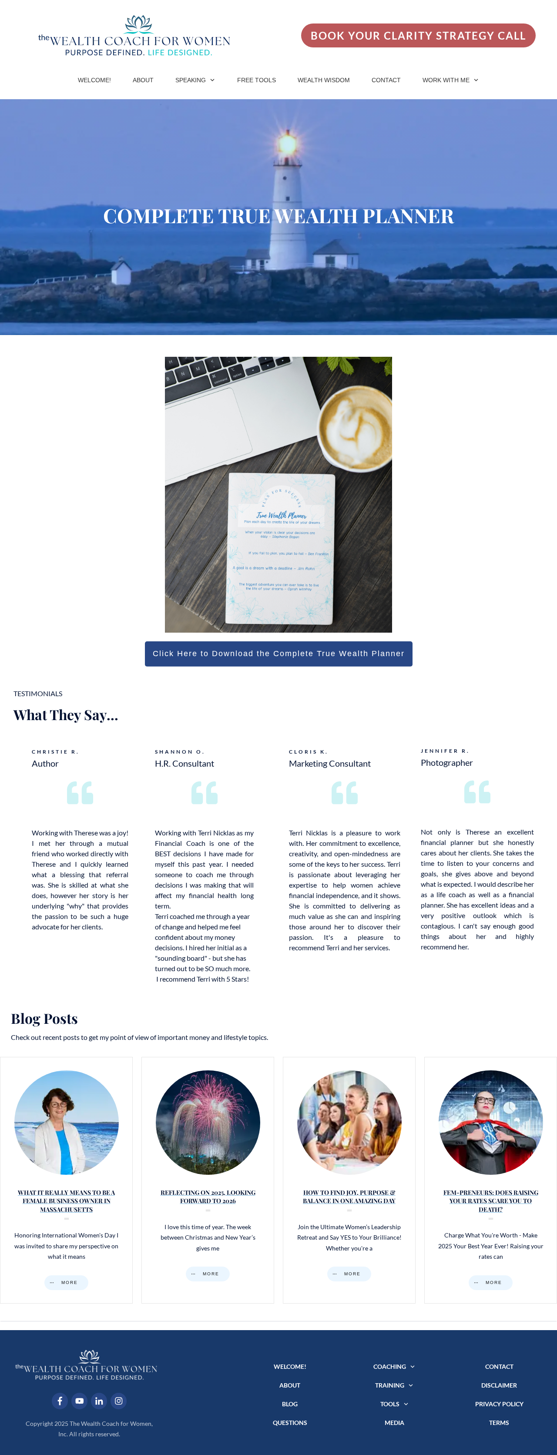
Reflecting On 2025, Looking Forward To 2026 (208, 1180)
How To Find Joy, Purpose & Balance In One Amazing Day (349, 1180)
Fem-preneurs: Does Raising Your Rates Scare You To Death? (491, 1180)
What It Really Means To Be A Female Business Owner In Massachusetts (66, 1180)
